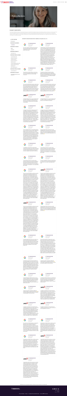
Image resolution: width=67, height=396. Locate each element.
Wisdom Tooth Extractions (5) (15, 64)
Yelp (31, 96)
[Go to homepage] (26, 2)
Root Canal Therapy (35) (14, 67)
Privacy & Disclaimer (22, 393)
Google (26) (12, 49)
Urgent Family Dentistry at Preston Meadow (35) (15, 74)
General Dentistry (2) (13, 70)
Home (13, 17)
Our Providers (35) (13, 53)
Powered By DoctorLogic (44, 393)
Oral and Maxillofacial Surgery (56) (15, 63)
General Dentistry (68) (14, 56)
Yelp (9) (12, 48)
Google (32, 45)
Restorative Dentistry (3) (14, 60)
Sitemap (26, 393)
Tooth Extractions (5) (13, 59)
